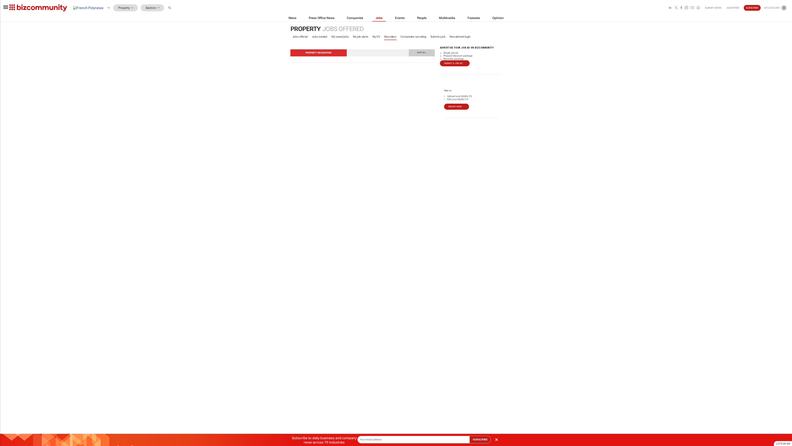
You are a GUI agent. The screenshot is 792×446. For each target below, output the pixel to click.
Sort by (421, 52)
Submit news (713, 7)
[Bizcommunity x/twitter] (676, 8)
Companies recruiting (413, 36)
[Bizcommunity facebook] (681, 8)
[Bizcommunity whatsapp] (698, 8)
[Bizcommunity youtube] (692, 8)
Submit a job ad (453, 63)
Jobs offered (300, 36)
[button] (170, 8)
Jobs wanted (319, 36)
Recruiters (390, 36)
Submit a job (438, 36)
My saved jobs (340, 36)
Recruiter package (454, 58)
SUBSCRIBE (480, 439)
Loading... (8, 197)
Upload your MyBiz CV (459, 96)
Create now (455, 106)
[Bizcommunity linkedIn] (670, 8)
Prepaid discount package (458, 55)
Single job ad (451, 52)
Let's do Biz (783, 443)
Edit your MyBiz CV (457, 99)
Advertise (733, 7)
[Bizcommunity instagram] (686, 8)
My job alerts (360, 36)
